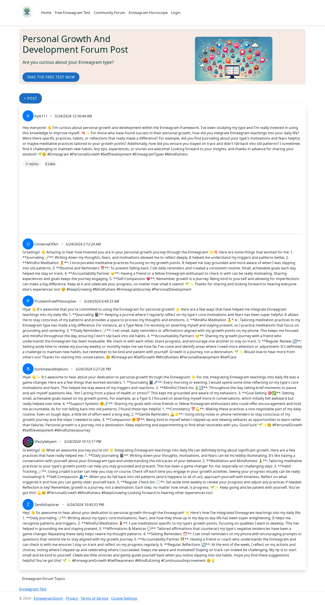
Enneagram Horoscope (148, 12)
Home (46, 12)
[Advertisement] (155, 198)
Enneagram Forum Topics (43, 578)
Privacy (72, 598)
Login (175, 12)
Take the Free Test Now (51, 77)
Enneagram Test (32, 589)
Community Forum (109, 12)
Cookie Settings (124, 598)
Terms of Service (94, 598)
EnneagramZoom (48, 598)
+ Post (30, 98)
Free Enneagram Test (72, 12)
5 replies (32, 164)
